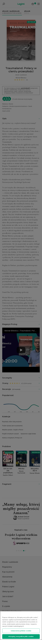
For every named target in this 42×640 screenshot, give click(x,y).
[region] (21, 625)
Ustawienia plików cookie (21, 631)
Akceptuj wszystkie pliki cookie (20, 636)
